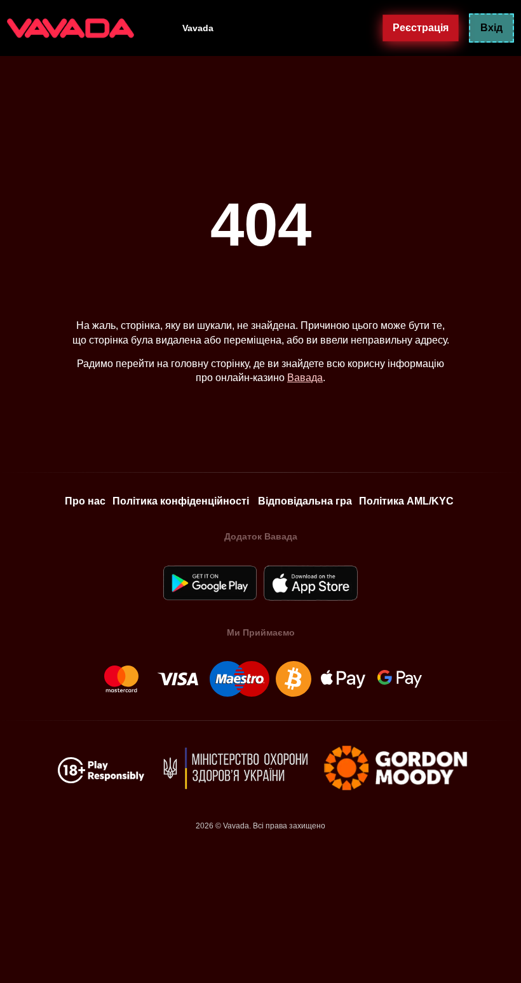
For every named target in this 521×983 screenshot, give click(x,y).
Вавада (305, 377)
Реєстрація (420, 27)
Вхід (491, 27)
